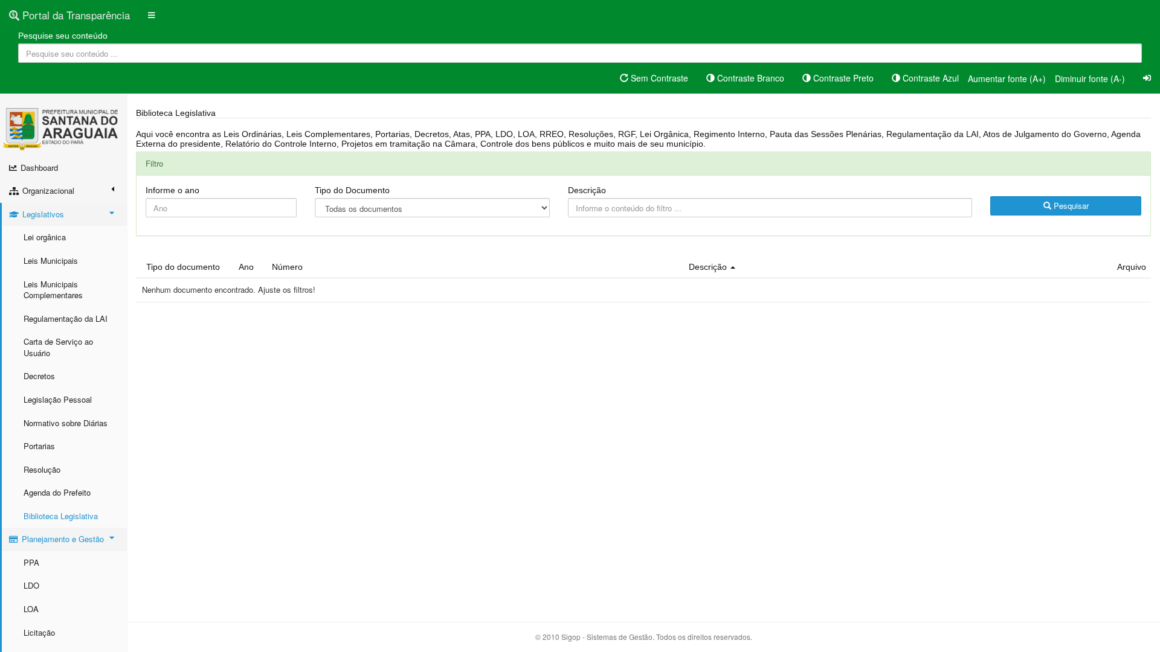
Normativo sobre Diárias (66, 423)
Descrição (587, 190)
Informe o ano (172, 190)
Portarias (39, 446)
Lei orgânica (45, 237)
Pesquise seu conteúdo (63, 35)
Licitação (39, 632)
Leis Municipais (51, 260)
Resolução (42, 469)
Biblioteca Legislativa (61, 516)
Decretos (39, 376)
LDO (31, 585)
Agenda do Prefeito (57, 492)
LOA (31, 609)
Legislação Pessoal (58, 399)
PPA (31, 562)
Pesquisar (1070, 205)
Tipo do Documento (352, 190)
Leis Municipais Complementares (53, 289)
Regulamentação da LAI (66, 318)
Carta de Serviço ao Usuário (58, 347)
